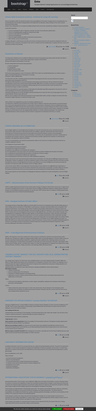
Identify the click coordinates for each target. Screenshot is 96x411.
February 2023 (77, 58)
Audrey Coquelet (52, 46)
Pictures (25, 9)
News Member (77, 94)
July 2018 (76, 77)
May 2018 (76, 79)
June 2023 (76, 56)
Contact (42, 9)
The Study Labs (50, 9)
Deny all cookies (69, 409)
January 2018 (77, 82)
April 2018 (76, 81)
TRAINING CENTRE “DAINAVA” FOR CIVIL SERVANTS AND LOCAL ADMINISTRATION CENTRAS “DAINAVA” (36, 255)
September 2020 (78, 69)
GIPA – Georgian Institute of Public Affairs (21, 201)
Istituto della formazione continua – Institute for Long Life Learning (31, 17)
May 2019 (76, 76)
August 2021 (77, 66)
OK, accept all (57, 409)
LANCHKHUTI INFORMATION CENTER (19, 342)
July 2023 (76, 55)
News (19, 9)
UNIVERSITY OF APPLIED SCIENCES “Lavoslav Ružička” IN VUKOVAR (31, 300)
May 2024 (76, 53)
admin (57, 175)
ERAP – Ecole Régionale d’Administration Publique (24, 232)
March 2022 (76, 63)
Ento (14, 9)
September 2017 (78, 85)
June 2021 (76, 68)
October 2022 (77, 60)
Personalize (79, 409)
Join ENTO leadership (79, 27)
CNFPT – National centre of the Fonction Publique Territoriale (29, 182)
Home (9, 9)
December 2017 (77, 84)
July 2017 (76, 87)
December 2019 (77, 73)
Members (31, 9)
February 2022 (77, 65)
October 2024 (77, 52)
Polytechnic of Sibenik (14, 54)
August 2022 (77, 61)
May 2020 (76, 71)
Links (37, 9)
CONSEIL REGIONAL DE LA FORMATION (20, 126)
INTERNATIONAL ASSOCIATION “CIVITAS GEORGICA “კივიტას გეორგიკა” (34, 377)
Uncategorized (77, 96)
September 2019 (78, 74)
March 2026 (76, 50)
